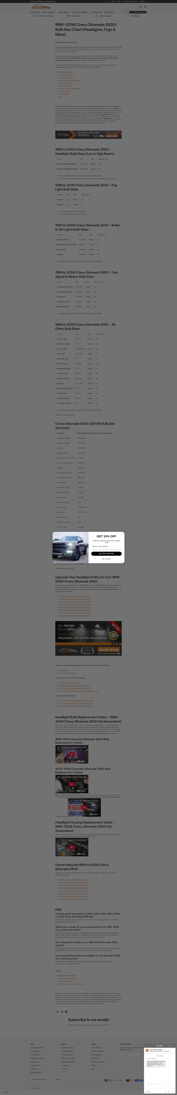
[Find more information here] (160, 1068)
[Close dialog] (122, 534)
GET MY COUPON (106, 553)
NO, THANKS (106, 559)
